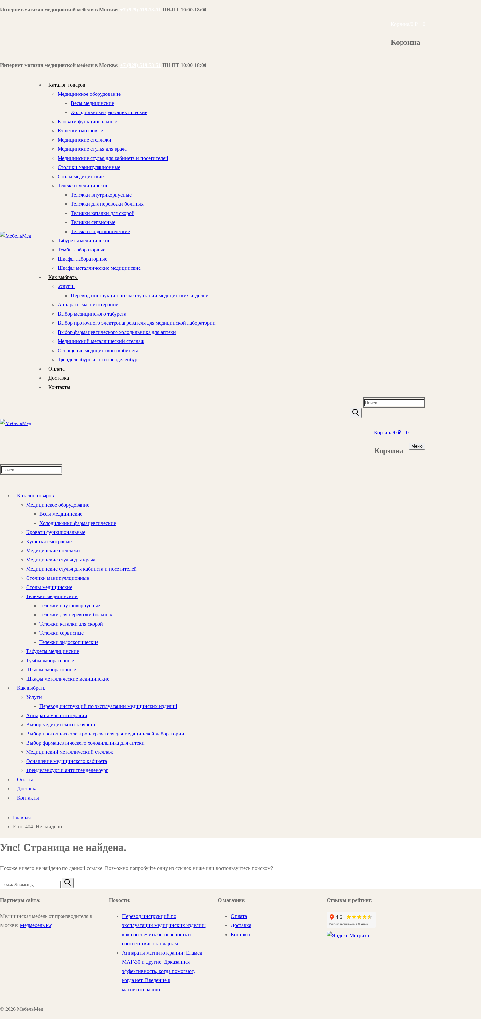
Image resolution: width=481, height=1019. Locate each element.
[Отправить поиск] (356, 413)
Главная (22, 817)
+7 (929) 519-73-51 (140, 9)
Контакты (242, 934)
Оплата (239, 916)
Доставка (241, 925)
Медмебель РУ (35, 925)
